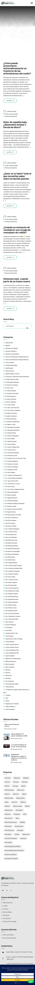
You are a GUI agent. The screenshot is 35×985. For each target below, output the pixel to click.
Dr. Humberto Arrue (11, 469)
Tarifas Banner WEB (11, 684)
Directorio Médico (8, 935)
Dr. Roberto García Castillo (13, 509)
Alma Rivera (9, 343)
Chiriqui (17, 834)
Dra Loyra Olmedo (11, 537)
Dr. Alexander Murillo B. (12, 430)
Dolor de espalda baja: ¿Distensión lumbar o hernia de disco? (15, 125)
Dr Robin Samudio (11, 419)
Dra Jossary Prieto (11, 531)
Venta (7, 701)
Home (9, 34)
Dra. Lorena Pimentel (12, 588)
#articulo (7, 778)
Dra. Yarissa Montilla (11, 619)
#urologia (20, 830)
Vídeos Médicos (10, 706)
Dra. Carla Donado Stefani (13, 565)
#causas (16, 782)
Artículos (5, 909)
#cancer (7, 782)
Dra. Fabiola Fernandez (12, 571)
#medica (23, 802)
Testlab (7, 695)
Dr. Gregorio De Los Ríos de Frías (15, 458)
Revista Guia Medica (10, 854)
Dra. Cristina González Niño (13, 568)
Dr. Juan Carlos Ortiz (11, 481)
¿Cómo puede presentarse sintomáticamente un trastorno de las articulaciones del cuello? (17, 68)
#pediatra (17, 814)
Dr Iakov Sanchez (10, 399)
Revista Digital (7, 912)
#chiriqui (24, 782)
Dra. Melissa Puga (10, 605)
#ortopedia (19, 810)
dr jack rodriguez (10, 402)
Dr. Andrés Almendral (11, 436)
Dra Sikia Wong (10, 557)
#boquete (17, 778)
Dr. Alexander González (12, 427)
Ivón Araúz (8, 630)
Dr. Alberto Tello (10, 424)
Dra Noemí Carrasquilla (12, 551)
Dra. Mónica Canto (11, 608)
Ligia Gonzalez (10, 656)
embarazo (23, 838)
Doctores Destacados (9, 938)
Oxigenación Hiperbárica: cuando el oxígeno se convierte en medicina (19, 757)
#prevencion (8, 818)
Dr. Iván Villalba (10, 472)
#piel (24, 814)
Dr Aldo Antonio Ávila (11, 379)
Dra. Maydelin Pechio (11, 599)
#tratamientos (9, 830)
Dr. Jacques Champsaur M (13, 475)
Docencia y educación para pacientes (17, 376)
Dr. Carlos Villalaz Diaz (12, 447)
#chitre (7, 786)
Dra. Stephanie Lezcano (13, 616)
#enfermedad (9, 798)
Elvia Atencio (9, 622)
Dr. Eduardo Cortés (11, 455)
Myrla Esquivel (9, 664)
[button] (31, 981)
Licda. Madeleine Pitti (12, 650)
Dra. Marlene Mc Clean (12, 591)
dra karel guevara (11, 534)
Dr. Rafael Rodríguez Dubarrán (14, 503)
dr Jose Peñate (10, 405)
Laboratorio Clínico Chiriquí (13, 639)
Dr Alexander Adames (12, 382)
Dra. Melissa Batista (11, 602)
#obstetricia (8, 810)
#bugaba (26, 778)
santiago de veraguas (11, 858)
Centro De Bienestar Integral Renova (17, 357)
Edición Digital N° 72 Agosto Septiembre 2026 (19, 735)
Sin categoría (9, 681)
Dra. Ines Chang (10, 577)
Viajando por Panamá (12, 704)
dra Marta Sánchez (11, 543)
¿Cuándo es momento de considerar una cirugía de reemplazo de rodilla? (17, 230)
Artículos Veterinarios (12, 354)
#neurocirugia (17, 806)
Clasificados (9, 368)
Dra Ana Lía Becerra (11, 517)
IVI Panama (8, 627)
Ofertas (7, 672)
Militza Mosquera (10, 661)
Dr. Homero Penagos (11, 467)
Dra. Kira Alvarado (11, 585)
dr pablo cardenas (11, 416)
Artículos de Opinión (11, 348)
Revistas (8, 678)
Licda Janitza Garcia (11, 644)
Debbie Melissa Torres (12, 374)
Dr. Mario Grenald (10, 495)
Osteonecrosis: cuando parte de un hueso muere (16, 280)
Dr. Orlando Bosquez (11, 500)
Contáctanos (7, 918)
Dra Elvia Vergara (10, 520)
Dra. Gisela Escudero (11, 574)
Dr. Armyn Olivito (10, 444)
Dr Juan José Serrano (12, 407)
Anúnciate (6, 915)
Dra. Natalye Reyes (11, 610)
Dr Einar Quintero (10, 396)
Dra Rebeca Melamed (12, 554)
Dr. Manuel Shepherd (11, 492)
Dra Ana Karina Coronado (13, 515)
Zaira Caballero (10, 709)
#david (23, 786)
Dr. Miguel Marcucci (11, 498)
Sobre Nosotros (7, 902)
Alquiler (7, 345)
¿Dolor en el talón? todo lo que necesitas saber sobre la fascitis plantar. (17, 176)
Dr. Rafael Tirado (10, 506)
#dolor (24, 794)
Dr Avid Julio (9, 388)
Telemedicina (9, 687)
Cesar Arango (9, 362)
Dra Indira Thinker (10, 526)
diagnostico (26, 834)
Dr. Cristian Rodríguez (21, 34)
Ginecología (8, 842)
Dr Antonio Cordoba (11, 385)
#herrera (14, 802)
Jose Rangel (9, 636)
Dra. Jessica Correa (11, 579)
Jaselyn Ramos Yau (11, 633)
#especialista (20, 798)
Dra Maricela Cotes (11, 540)
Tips (6, 698)
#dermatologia (9, 790)
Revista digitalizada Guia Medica (14, 850)
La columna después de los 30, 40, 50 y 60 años (18, 745)
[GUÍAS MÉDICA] (7, 3)
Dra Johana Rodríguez (12, 529)
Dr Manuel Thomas (11, 413)
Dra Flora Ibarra (10, 523)
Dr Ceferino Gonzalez (12, 393)
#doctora (16, 794)
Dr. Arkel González (11, 441)
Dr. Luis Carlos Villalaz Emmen (14, 489)
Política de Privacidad (9, 921)
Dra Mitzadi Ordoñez (11, 546)
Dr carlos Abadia (10, 390)
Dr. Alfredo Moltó (10, 433)
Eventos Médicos (10, 625)
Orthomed (8, 675)
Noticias (8, 670)
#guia (6, 802)
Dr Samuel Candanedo (12, 421)
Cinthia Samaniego (11, 365)
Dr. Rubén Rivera (10, 512)
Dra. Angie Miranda (11, 562)
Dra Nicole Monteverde (12, 548)
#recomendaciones (11, 822)
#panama (7, 814)
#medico (7, 806)
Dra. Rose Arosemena (12, 613)
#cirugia (15, 786)
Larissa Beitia (9, 641)
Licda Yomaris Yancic (12, 647)
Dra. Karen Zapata (11, 582)
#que (17, 818)
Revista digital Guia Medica (12, 846)
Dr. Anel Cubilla (10, 438)
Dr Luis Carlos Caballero (13, 410)
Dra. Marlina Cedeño (11, 594)
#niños (27, 806)
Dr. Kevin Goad (9, 486)
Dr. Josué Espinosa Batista (13, 478)
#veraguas (8, 834)
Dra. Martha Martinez (11, 596)
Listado (5, 906)
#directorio (20, 790)
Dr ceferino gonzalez (11, 838)
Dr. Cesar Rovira (10, 450)
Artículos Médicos (11, 351)
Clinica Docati (9, 371)
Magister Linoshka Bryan (13, 658)
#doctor (7, 794)
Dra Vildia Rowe (10, 560)
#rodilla (22, 822)
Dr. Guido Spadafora (11, 461)
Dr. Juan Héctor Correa (12, 484)
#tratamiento (19, 826)
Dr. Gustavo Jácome (11, 464)
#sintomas (8, 826)
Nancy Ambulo (9, 667)
